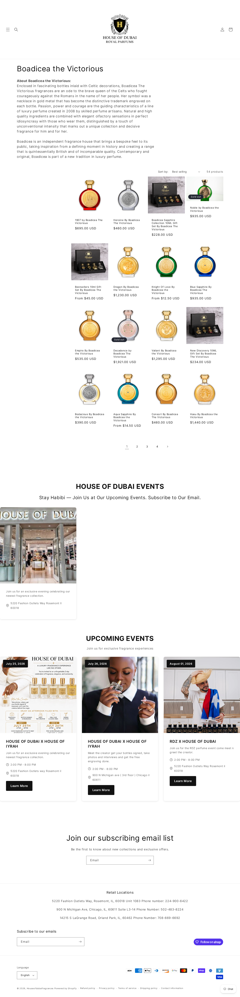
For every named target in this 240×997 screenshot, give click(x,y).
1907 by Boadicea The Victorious (89, 221)
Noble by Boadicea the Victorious (204, 209)
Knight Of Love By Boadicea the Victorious (163, 290)
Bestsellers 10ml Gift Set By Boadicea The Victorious (88, 290)
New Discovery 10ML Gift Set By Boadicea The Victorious (203, 353)
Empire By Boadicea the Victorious (87, 352)
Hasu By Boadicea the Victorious (204, 416)
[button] (8, 29)
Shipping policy (149, 988)
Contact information (172, 988)
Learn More (19, 786)
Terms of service (127, 988)
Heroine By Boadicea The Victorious (126, 221)
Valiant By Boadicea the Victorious (164, 352)
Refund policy (87, 988)
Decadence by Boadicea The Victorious (122, 353)
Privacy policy (107, 988)
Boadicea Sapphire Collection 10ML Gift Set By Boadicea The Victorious (165, 224)
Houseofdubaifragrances (40, 988)
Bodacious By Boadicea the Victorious (89, 416)
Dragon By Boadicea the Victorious (126, 288)
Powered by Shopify (65, 988)
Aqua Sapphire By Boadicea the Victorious (124, 417)
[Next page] (167, 446)
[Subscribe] (149, 860)
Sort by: (163, 171)
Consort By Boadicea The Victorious (165, 416)
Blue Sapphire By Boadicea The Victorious (201, 290)
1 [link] (127, 446)
